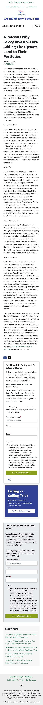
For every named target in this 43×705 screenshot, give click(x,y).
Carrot (38, 702)
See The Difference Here (21, 511)
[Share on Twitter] (9, 357)
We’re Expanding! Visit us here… (21, 2)
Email (8, 434)
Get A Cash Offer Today (15, 7)
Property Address (13, 417)
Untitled (9, 442)
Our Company (31, 7)
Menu (37, 26)
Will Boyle (10, 64)
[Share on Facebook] (5, 357)
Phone (8, 425)
